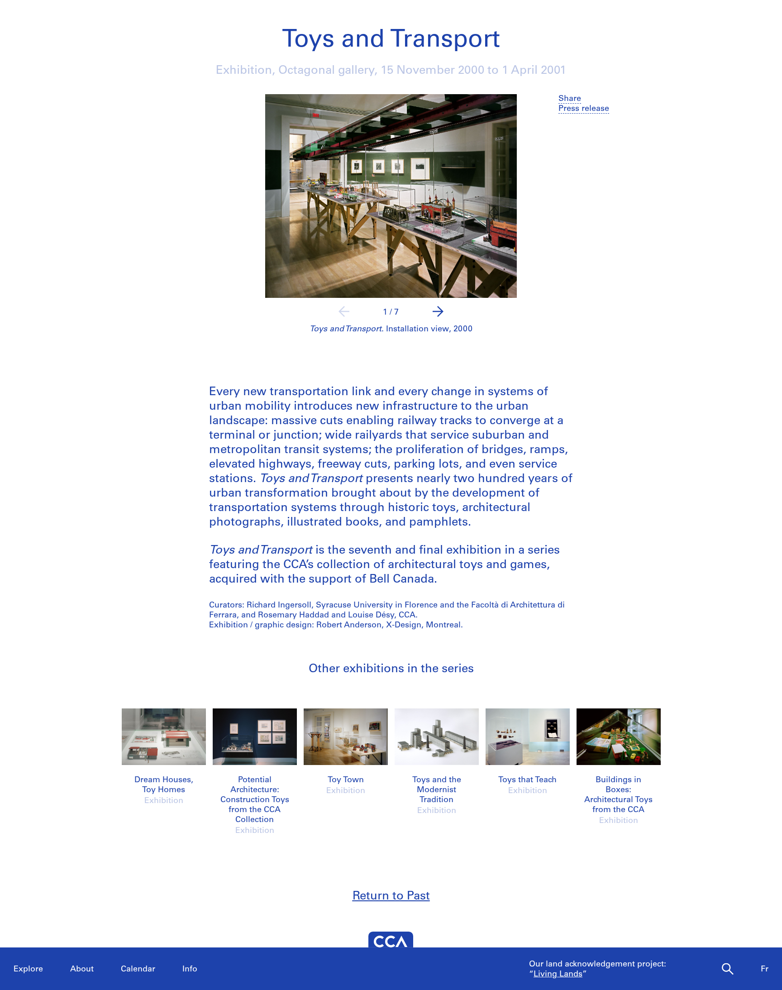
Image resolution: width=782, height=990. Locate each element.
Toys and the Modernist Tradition (436, 790)
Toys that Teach (527, 780)
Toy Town (346, 780)
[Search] (728, 969)
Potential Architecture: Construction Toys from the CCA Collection (254, 800)
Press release (583, 109)
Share (569, 99)
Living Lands (558, 975)
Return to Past (391, 896)
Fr (764, 970)
